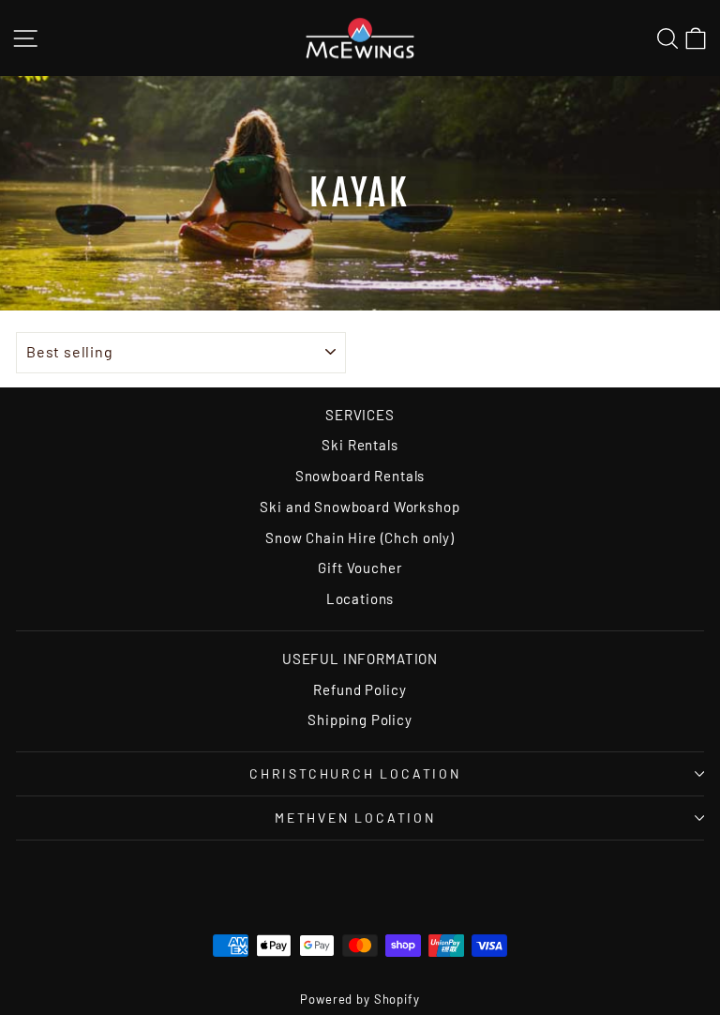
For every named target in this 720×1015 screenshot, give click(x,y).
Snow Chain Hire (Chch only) (360, 537)
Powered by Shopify (359, 999)
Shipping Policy (360, 719)
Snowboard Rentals (360, 475)
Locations (360, 598)
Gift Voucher (359, 567)
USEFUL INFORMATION (360, 658)
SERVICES (360, 414)
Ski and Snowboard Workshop (359, 506)
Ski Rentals (360, 444)
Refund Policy (359, 689)
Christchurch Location (355, 773)
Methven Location (355, 818)
